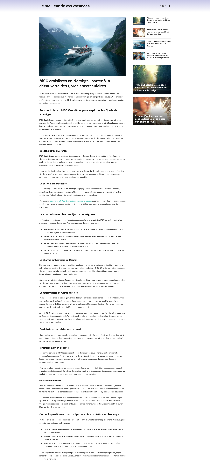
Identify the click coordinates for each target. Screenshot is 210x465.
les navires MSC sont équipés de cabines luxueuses (71, 201)
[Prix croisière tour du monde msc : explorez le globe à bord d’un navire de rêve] (139, 32)
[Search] (170, 6)
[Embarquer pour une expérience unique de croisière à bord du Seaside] (139, 44)
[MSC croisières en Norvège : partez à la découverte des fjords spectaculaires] (82, 75)
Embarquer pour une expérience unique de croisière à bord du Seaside (159, 44)
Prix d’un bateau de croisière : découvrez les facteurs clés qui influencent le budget (158, 20)
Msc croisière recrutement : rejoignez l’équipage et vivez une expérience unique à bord (158, 56)
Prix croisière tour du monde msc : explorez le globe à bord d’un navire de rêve (158, 32)
